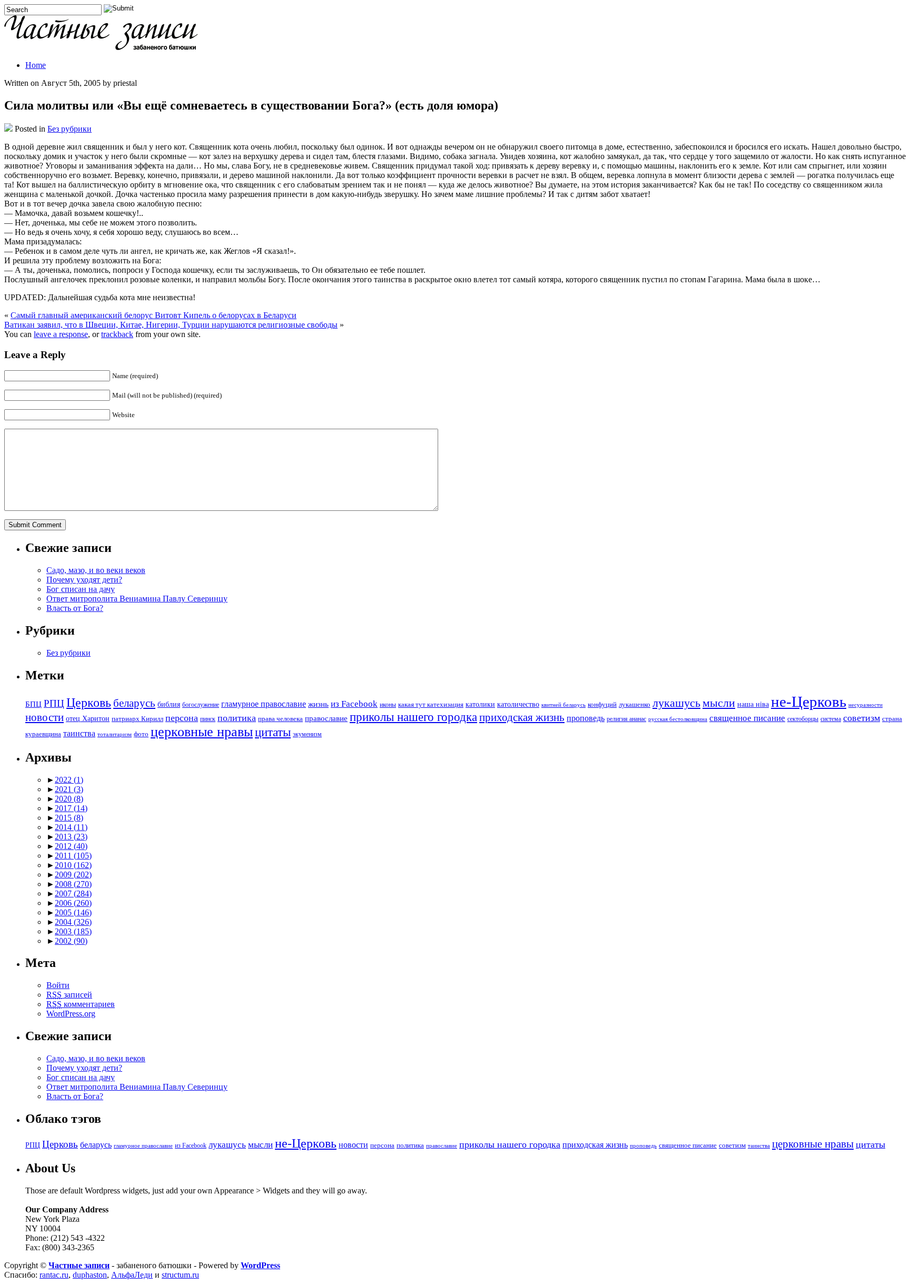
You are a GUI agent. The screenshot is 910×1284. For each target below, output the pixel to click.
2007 (73, 893)
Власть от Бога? (74, 608)
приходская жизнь (522, 717)
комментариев (80, 1004)
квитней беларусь (563, 705)
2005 (73, 912)
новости (44, 717)
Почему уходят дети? (84, 579)
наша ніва (753, 704)
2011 (73, 855)
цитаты (273, 732)
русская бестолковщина (677, 719)
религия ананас (626, 719)
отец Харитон (88, 719)
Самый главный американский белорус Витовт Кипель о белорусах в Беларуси (153, 315)
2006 (73, 902)
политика (236, 718)
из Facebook (354, 704)
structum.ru (180, 1274)
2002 (71, 940)
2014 (71, 827)
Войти (58, 985)
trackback (117, 334)
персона (181, 718)
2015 (69, 817)
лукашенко (634, 704)
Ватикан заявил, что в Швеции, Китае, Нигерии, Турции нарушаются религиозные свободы (171, 324)
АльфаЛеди (132, 1274)
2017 (71, 808)
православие (326, 718)
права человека (280, 719)
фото (141, 734)
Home (35, 65)
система (830, 719)
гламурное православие (263, 703)
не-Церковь (808, 701)
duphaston (90, 1274)
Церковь (88, 702)
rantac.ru (53, 1274)
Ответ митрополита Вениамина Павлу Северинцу (137, 598)
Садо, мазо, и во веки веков (95, 570)
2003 (73, 931)
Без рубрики (69, 128)
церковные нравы (202, 731)
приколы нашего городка (413, 717)
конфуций (602, 704)
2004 (73, 921)
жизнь (318, 703)
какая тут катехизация (430, 704)
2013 (71, 836)
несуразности (865, 705)
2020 (69, 798)
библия (168, 704)
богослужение (200, 705)
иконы (388, 705)
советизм (861, 718)
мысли (719, 702)
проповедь (586, 718)
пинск (207, 719)
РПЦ (54, 703)
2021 (69, 789)
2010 (73, 865)
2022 (69, 779)
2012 (71, 846)
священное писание (747, 718)
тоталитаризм (114, 734)
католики (480, 704)
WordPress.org (70, 1013)
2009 (73, 874)
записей (69, 994)
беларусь (134, 703)
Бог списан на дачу (80, 589)
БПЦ (33, 703)
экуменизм (307, 734)
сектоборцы (802, 719)
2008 (73, 884)
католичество (518, 704)
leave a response (61, 334)
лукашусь (676, 703)
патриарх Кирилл (137, 719)
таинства (79, 733)
